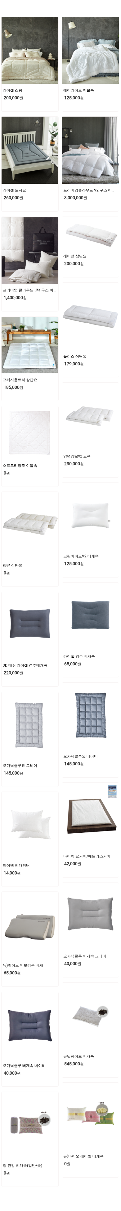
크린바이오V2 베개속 (81, 556)
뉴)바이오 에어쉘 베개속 (83, 1156)
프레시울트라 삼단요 (20, 380)
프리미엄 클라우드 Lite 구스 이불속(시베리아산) (42, 290)
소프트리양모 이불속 (20, 465)
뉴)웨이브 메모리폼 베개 (23, 965)
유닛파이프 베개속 (78, 1056)
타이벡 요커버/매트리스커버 (86, 856)
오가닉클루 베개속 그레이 (84, 956)
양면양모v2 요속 (77, 456)
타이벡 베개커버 (16, 865)
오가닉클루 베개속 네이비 (24, 1065)
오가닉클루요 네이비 (80, 756)
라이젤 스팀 (12, 90)
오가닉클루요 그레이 (20, 765)
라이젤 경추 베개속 (79, 656)
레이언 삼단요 (75, 256)
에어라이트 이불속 (78, 90)
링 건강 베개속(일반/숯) (22, 1165)
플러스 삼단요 (75, 356)
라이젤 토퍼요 (14, 190)
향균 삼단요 (12, 565)
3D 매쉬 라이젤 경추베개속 (25, 665)
